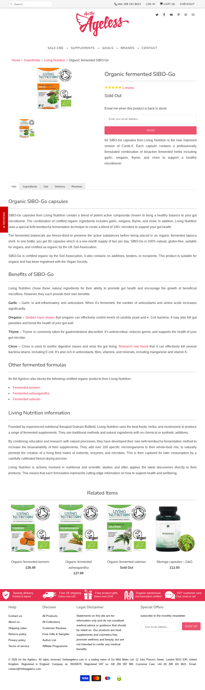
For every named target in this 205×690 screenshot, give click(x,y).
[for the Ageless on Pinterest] (178, 14)
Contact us (15, 615)
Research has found (133, 346)
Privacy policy (17, 640)
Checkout (187, 4)
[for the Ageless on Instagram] (185, 14)
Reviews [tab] (76, 186)
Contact (149, 48)
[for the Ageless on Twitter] (157, 14)
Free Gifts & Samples (55, 634)
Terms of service (18, 646)
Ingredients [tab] (30, 186)
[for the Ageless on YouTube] (171, 14)
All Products (49, 615)
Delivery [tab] (60, 186)
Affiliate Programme (54, 646)
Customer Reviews (54, 628)
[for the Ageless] (102, 25)
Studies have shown (40, 317)
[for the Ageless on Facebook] (164, 14)
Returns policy (17, 634)
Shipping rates (17, 628)
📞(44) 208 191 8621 (127, 4)
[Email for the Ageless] (193, 14)
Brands (128, 48)
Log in (150, 4)
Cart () (169, 4)
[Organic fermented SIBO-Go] (54, 90)
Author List (49, 640)
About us (14, 621)
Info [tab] (14, 186)
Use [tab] (45, 186)
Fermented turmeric (26, 387)
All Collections (51, 621)
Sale (52, 48)
